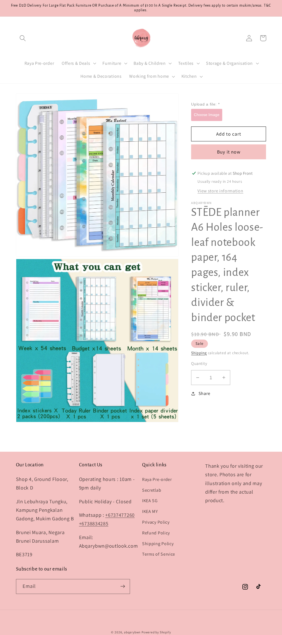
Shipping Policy (157, 544)
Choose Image (206, 114)
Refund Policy (156, 533)
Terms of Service (158, 554)
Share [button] (204, 393)
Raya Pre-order (157, 479)
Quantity (199, 363)
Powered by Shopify (156, 632)
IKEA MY (150, 511)
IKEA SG (150, 501)
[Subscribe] (123, 586)
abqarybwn (132, 632)
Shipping (199, 352)
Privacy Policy (156, 522)
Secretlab (151, 490)
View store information (220, 191)
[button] (23, 38)
